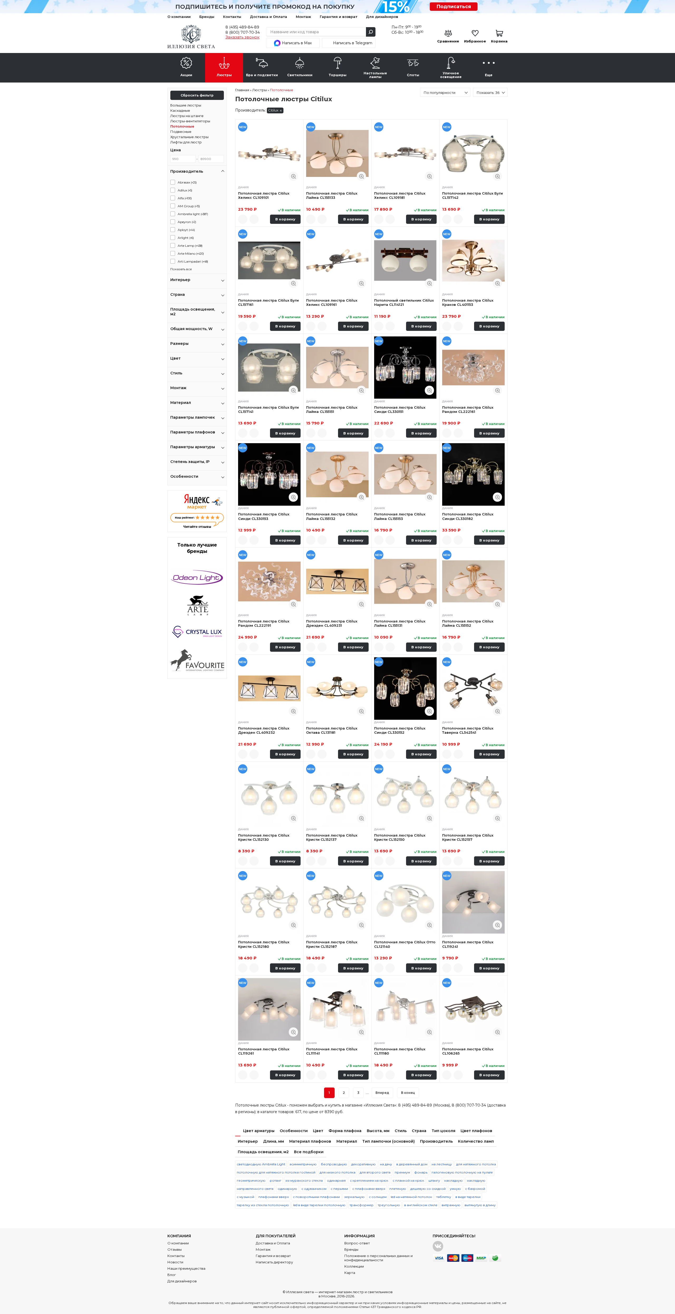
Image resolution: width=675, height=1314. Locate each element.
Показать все (181, 269)
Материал (346, 1141)
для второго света (375, 1172)
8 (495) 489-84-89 (242, 27)
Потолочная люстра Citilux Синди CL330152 (399, 730)
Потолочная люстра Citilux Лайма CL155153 (399, 516)
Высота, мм (378, 1130)
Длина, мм (273, 1141)
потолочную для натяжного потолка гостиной (276, 1172)
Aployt (186, 230)
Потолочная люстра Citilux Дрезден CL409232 (263, 730)
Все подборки (309, 1151)
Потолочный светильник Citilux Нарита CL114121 (404, 302)
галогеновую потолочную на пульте (462, 1172)
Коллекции (354, 1266)
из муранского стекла (304, 1180)
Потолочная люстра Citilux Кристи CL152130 (263, 837)
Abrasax (187, 182)
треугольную (389, 1205)
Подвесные (180, 131)
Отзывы (174, 1249)
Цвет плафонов (476, 1130)
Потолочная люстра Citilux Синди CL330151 (399, 409)
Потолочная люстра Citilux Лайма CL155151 (331, 409)
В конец (408, 1093)
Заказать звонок (242, 37)
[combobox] (445, 92)
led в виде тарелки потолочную (319, 1205)
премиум (402, 1172)
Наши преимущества (186, 1268)
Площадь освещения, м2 (263, 1151)
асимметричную (303, 1164)
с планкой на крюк (408, 1180)
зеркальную (354, 1197)
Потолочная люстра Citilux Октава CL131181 (331, 730)
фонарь (420, 1172)
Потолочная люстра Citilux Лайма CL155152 (467, 623)
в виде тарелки (467, 1197)
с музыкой (245, 1197)
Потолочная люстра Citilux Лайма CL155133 (331, 195)
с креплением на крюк (369, 1180)
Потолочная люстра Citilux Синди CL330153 (263, 516)
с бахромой (475, 1189)
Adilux (185, 190)
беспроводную (334, 1164)
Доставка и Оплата (268, 17)
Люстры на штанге (187, 116)
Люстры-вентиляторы (190, 121)
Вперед (382, 1093)
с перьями (339, 1189)
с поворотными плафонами (316, 1197)
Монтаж (303, 17)
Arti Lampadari (193, 261)
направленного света (255, 1189)
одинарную (287, 1189)
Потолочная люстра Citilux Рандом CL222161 (467, 409)
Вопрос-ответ (357, 1243)
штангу (434, 1180)
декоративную (363, 1164)
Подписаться (453, 6)
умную (455, 1189)
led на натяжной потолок (411, 1197)
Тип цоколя (443, 1130)
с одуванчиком (313, 1189)
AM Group (189, 206)
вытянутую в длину (480, 1205)
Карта (349, 1272)
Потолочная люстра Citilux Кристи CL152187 (331, 944)
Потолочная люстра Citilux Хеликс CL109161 (331, 302)
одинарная (336, 1180)
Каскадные (180, 110)
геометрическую (251, 1180)
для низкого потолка (337, 1172)
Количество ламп (476, 1141)
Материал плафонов (310, 1141)
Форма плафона (345, 1130)
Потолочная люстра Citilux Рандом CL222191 (263, 623)
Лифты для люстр (186, 142)
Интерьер (248, 1141)
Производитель (436, 1141)
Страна (419, 1130)
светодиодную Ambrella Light (261, 1164)
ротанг (275, 1180)
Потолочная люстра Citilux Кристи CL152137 (331, 837)
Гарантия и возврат (338, 17)
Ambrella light (193, 214)
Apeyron (187, 222)
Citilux (273, 110)
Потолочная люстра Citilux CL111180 (399, 1051)
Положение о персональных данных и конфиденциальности (378, 1258)
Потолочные (182, 126)
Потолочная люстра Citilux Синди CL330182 (467, 516)
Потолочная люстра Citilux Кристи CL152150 (399, 837)
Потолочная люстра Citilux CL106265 (467, 1051)
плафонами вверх (273, 1197)
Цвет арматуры (258, 1130)
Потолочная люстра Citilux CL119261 (263, 1051)
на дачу (386, 1164)
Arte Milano (191, 253)
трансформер (362, 1205)
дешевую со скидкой (428, 1189)
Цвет (318, 1130)
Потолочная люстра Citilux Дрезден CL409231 (331, 623)
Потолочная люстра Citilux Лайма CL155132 (331, 516)
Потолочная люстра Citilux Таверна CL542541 (467, 730)
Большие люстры (185, 105)
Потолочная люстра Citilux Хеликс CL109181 (399, 195)
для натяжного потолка (476, 1164)
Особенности (294, 1130)
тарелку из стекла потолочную (263, 1205)
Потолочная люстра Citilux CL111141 (331, 1051)
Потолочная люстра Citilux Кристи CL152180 (263, 944)
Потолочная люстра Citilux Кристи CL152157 (467, 837)
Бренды (206, 17)
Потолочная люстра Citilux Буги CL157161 (268, 302)
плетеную (397, 1189)
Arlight (186, 238)
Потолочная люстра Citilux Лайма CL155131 (399, 623)
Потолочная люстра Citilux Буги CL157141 (268, 409)
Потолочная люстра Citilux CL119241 (467, 944)
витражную (451, 1205)
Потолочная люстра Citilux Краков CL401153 (467, 302)
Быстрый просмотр (293, 176)
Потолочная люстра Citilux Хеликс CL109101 (263, 195)
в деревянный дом (411, 1164)
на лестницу (442, 1164)
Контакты (232, 17)
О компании (179, 17)
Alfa (185, 198)
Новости (175, 1262)
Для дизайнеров (382, 17)
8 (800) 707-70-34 (242, 32)
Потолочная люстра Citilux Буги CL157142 (472, 195)
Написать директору (274, 1262)
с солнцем (378, 1197)
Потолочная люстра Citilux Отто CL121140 (404, 944)
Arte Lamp (190, 246)
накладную (453, 1180)
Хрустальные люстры (189, 137)
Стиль (401, 1130)
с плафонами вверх (368, 1189)
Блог (171, 1275)
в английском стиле (420, 1205)
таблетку (443, 1197)
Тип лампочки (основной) (388, 1141)
